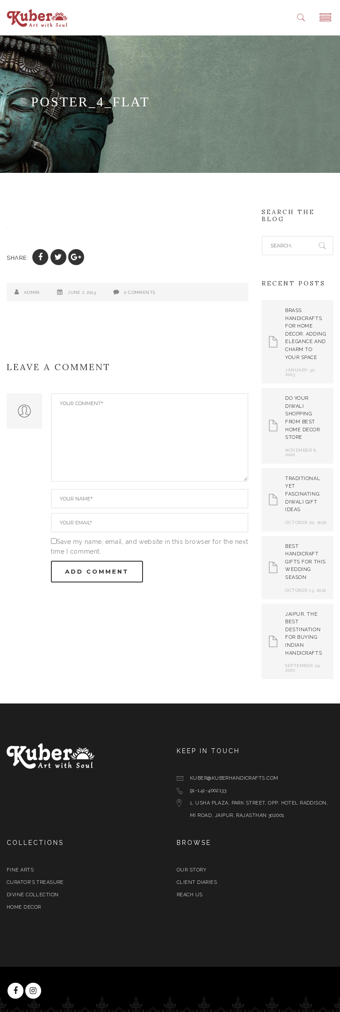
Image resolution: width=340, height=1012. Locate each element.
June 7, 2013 (82, 292)
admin (32, 292)
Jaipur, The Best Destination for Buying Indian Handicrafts (303, 633)
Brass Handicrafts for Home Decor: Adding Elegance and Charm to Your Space (305, 334)
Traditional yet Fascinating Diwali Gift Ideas (302, 494)
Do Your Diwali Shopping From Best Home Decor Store (302, 417)
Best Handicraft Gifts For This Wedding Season (305, 561)
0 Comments (139, 292)
